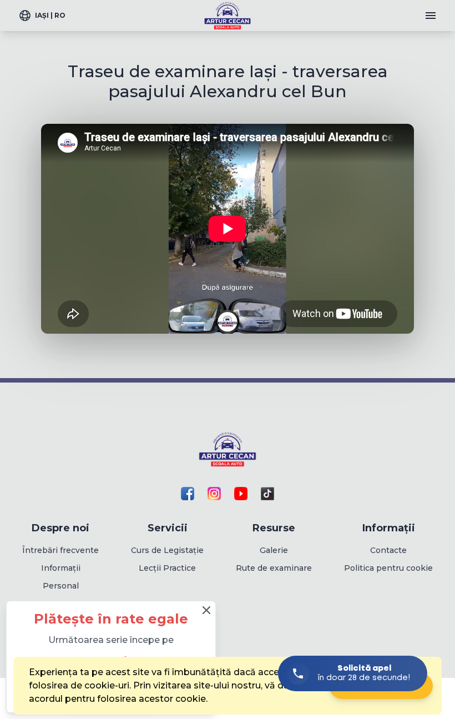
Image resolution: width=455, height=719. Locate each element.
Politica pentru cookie (388, 568)
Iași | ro (50, 15)
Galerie (274, 550)
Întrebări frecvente (60, 550)
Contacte (388, 550)
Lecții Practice (167, 568)
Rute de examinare (274, 568)
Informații (60, 568)
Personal (61, 586)
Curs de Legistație (167, 550)
